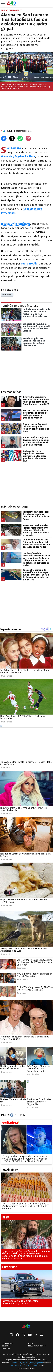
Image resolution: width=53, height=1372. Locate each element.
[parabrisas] (26, 1268)
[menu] (3, 3)
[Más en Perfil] (17, 1115)
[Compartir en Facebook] (4, 138)
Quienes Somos (7, 1344)
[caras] (26, 1218)
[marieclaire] (26, 1170)
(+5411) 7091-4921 (15, 1365)
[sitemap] (41, 1335)
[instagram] (11, 1335)
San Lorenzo (7, 295)
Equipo (30, 1344)
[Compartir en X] (12, 138)
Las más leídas (11, 392)
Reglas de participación (37, 1346)
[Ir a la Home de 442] (11, 4)
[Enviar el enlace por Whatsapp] (20, 138)
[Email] (28, 138)
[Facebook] (17, 1335)
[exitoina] (26, 1123)
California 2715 (15, 1363)
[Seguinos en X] (23, 1335)
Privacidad (6, 1348)
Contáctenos (6, 1346)
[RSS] (36, 1335)
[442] (26, 1326)
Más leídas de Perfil (14, 507)
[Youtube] (30, 1335)
